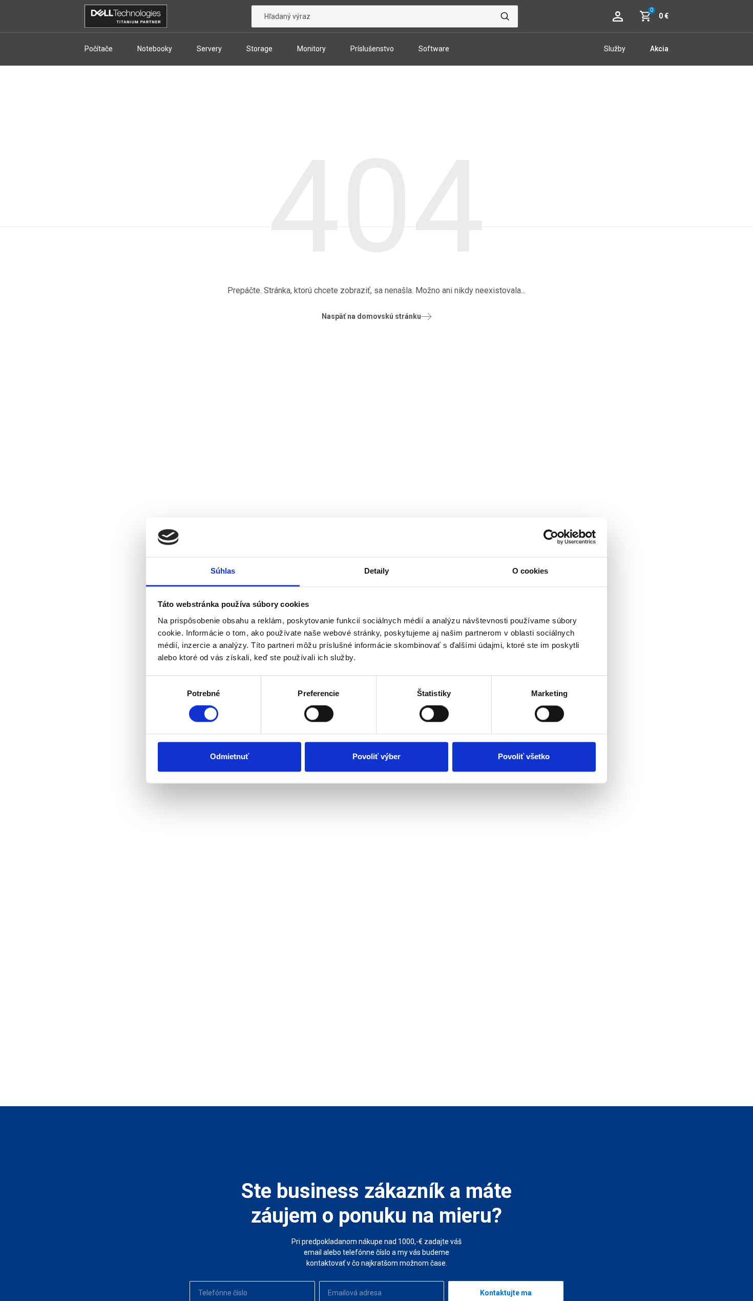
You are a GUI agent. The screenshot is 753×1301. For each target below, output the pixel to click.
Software (434, 49)
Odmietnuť (229, 756)
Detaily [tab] (376, 570)
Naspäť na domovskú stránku (371, 316)
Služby (614, 49)
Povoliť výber (376, 756)
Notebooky (154, 49)
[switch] (318, 714)
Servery (209, 49)
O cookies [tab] (530, 570)
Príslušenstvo (372, 49)
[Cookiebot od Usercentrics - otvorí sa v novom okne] (551, 537)
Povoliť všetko (524, 756)
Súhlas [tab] (223, 570)
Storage (259, 49)
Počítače (99, 49)
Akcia (659, 49)
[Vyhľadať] (505, 16)
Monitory (311, 49)
